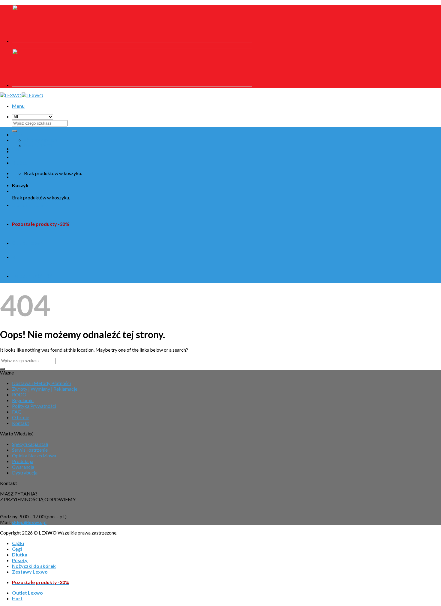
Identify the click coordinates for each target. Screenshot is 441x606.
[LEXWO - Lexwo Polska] (21, 95)
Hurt (17, 257)
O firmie (20, 417)
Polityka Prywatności (34, 406)
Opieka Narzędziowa (34, 455)
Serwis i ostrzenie (30, 450)
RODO (19, 394)
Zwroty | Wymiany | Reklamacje (44, 389)
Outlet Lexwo (27, 243)
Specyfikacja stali (30, 444)
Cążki (18, 134)
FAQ (17, 411)
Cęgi (17, 148)
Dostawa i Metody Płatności (41, 383)
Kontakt (20, 423)
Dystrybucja (25, 472)
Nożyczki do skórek (34, 191)
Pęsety (20, 177)
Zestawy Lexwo (30, 205)
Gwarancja (23, 467)
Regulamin (23, 400)
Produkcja (22, 461)
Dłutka (19, 162)
